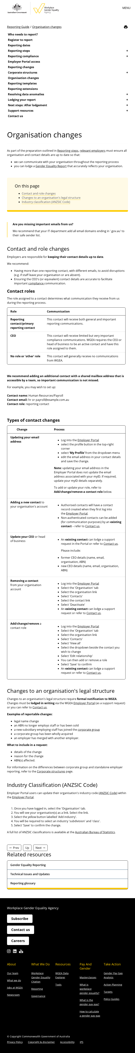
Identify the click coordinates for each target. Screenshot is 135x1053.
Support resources (20, 111)
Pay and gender (86, 966)
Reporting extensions (23, 89)
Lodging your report (22, 100)
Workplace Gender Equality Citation (40, 977)
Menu (126, 8)
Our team (12, 973)
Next (39, 848)
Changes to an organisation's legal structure (51, 198)
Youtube (21, 952)
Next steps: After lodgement (27, 105)
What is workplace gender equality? (89, 989)
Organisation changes (47, 27)
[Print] (126, 27)
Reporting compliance (23, 56)
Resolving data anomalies (26, 94)
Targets (108, 991)
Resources (63, 964)
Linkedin (15, 952)
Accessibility (67, 1042)
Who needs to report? (23, 34)
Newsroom (13, 994)
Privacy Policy (15, 1042)
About (11, 964)
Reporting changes (21, 67)
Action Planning (113, 984)
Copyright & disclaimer (41, 1042)
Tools (58, 984)
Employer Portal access (24, 62)
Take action (112, 964)
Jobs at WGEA (15, 987)
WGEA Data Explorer (62, 975)
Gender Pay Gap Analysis (113, 975)
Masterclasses (88, 977)
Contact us (15, 116)
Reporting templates (22, 83)
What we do (14, 980)
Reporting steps (19, 51)
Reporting (37, 989)
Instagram (9, 952)
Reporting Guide (18, 27)
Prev (16, 848)
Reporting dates (19, 45)
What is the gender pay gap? (89, 1002)
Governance (38, 996)
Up (27, 848)
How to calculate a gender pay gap (90, 1013)
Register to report (20, 40)
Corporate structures (22, 72)
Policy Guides (111, 999)
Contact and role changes (39, 193)
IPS (81, 1042)
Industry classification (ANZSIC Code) (46, 202)
